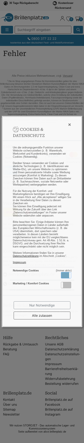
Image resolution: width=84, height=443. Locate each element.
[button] (66, 275)
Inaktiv (67, 285)
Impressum (19, 262)
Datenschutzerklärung (26, 255)
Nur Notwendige (42, 305)
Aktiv (66, 275)
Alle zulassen (42, 315)
